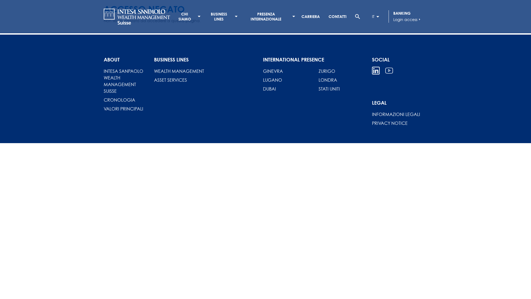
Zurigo (327, 71)
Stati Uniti (329, 89)
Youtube (389, 70)
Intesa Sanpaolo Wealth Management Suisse (123, 81)
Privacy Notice (390, 123)
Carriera (310, 16)
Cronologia (119, 100)
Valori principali (123, 109)
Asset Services (170, 80)
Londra (328, 80)
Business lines (219, 16)
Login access (407, 19)
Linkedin (376, 70)
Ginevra (273, 71)
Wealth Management (179, 71)
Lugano (272, 80)
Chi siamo (184, 16)
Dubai (269, 89)
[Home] (137, 16)
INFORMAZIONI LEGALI (396, 114)
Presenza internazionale (266, 16)
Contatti (338, 16)
